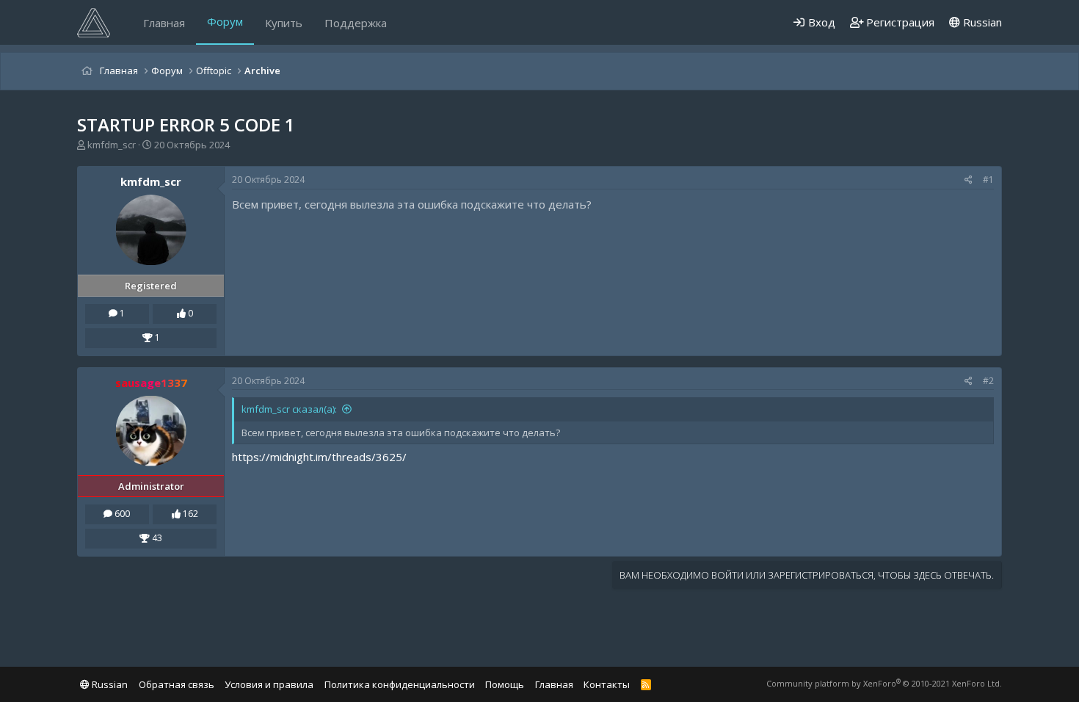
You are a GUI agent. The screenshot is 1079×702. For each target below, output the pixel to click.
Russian (981, 22)
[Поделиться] (968, 180)
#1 (988, 179)
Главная (164, 22)
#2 (988, 380)
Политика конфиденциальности (399, 684)
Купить (283, 22)
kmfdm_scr (111, 144)
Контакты (607, 684)
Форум (225, 21)
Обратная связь (176, 684)
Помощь (504, 684)
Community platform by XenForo (884, 683)
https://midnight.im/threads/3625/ (319, 456)
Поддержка (355, 22)
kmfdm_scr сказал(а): (289, 409)
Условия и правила (269, 684)
